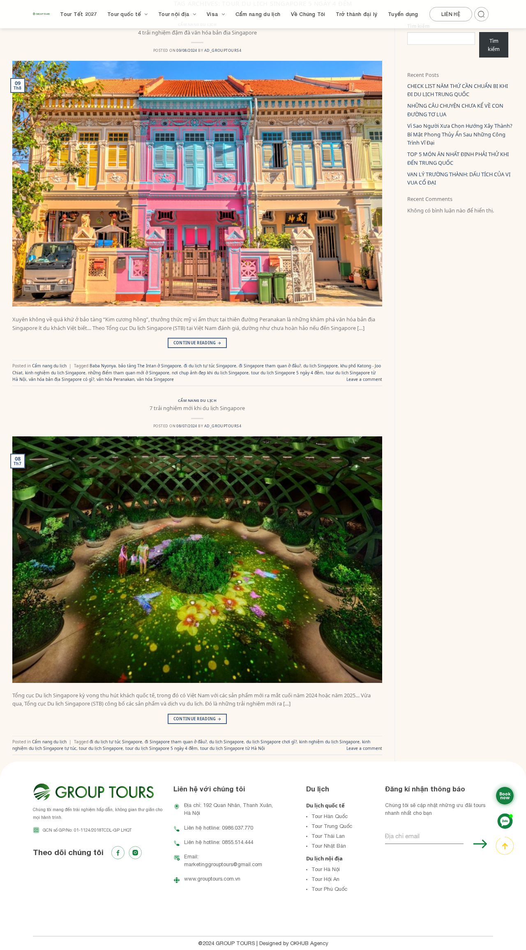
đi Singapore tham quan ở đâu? (270, 366)
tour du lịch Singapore (101, 748)
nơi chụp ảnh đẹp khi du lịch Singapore (210, 373)
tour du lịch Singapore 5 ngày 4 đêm (287, 373)
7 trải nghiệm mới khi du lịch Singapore (197, 408)
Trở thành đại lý (356, 14)
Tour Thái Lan (328, 836)
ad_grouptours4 (222, 50)
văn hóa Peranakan (115, 379)
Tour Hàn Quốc (329, 816)
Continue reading (197, 343)
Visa (212, 14)
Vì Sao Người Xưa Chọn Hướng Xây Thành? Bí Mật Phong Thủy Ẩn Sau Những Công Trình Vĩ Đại (459, 134)
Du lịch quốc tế (325, 805)
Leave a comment (364, 379)
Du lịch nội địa (324, 858)
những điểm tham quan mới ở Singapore (128, 373)
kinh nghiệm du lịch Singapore (55, 373)
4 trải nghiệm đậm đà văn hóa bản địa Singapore (197, 32)
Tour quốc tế (124, 14)
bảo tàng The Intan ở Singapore (149, 366)
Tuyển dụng (403, 14)
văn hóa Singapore (155, 379)
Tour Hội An (325, 879)
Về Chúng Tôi (308, 14)
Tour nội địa (173, 14)
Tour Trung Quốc (331, 826)
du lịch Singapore (320, 366)
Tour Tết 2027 (78, 14)
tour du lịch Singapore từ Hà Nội (232, 748)
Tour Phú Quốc (329, 889)
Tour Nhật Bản (328, 846)
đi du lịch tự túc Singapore (210, 366)
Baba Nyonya (103, 366)
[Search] (483, 13)
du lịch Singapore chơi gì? (271, 742)
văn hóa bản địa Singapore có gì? (61, 379)
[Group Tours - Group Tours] (41, 14)
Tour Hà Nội (325, 869)
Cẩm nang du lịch (257, 14)
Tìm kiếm (494, 45)
